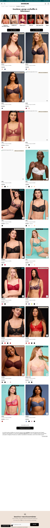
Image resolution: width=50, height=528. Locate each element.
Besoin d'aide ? (6, 525)
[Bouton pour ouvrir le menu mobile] (1, 3)
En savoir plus (45, 436)
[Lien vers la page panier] (48, 3)
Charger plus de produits (25, 428)
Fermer (12, 525)
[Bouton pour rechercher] (4, 3)
